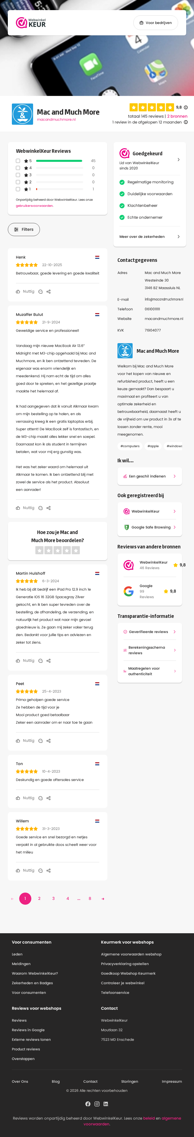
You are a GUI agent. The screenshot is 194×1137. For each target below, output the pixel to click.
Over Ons (20, 1081)
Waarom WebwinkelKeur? (35, 973)
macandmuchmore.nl (56, 119)
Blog (56, 1081)
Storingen (129, 1081)
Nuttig (28, 291)
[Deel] (48, 291)
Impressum (172, 1081)
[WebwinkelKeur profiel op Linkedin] (106, 1103)
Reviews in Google (28, 1029)
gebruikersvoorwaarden (34, 206)
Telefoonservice (115, 992)
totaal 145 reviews (146, 116)
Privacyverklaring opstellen (125, 963)
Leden (17, 954)
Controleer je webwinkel (122, 983)
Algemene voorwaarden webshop (131, 954)
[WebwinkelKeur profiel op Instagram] (97, 1103)
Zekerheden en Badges (32, 983)
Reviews (19, 1020)
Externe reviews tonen (31, 1039)
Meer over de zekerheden (142, 236)
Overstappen (23, 1058)
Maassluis (167, 287)
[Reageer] (40, 291)
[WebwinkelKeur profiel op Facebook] (87, 1103)
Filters (28, 229)
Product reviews (26, 1049)
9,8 (182, 107)
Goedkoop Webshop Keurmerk (128, 973)
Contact (90, 1081)
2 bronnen (177, 116)
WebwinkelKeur (153, 562)
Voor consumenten (29, 992)
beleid (149, 1118)
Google (146, 585)
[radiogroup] (152, 107)
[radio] (134, 107)
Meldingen (21, 963)
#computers (129, 446)
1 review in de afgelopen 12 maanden (147, 122)
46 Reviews (149, 567)
